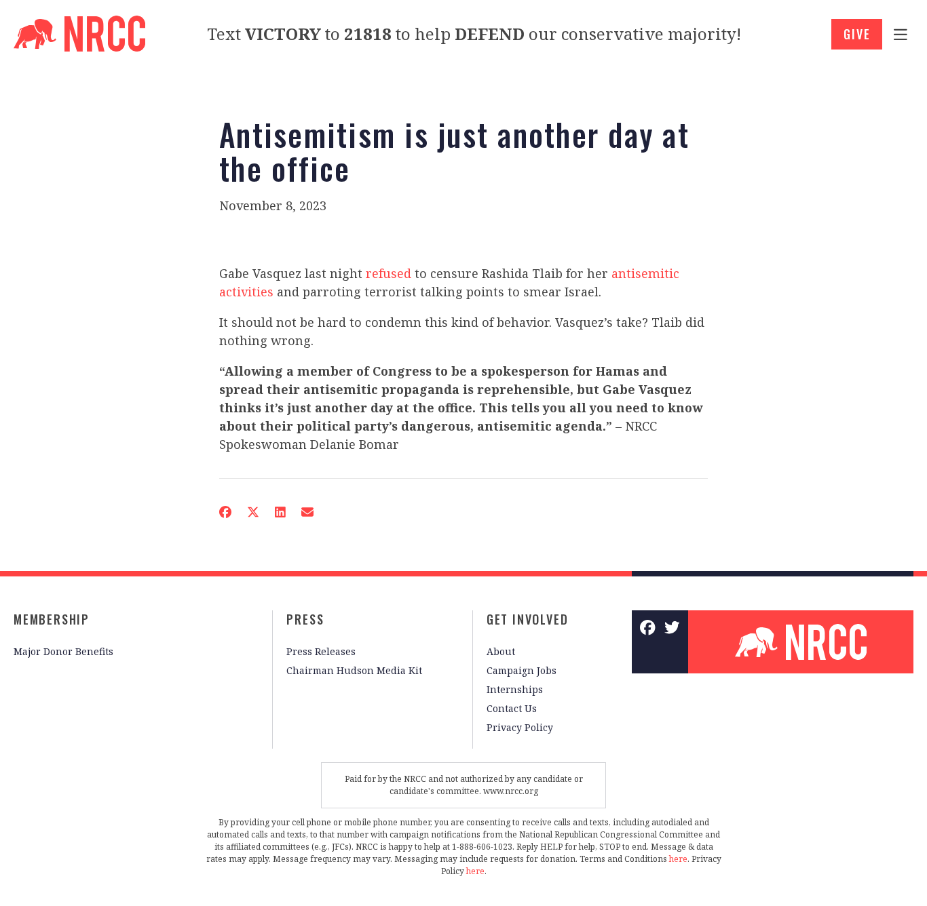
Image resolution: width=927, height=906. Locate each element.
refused (388, 273)
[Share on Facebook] (225, 512)
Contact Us (512, 708)
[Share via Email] (307, 512)
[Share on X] (253, 512)
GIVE (857, 34)
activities (246, 291)
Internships (515, 689)
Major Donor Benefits (63, 651)
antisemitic (645, 273)
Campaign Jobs (521, 670)
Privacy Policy (520, 727)
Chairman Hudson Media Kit (354, 670)
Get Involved (528, 619)
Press (305, 619)
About (501, 651)
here (678, 859)
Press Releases (321, 651)
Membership (52, 619)
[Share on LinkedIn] (280, 512)
